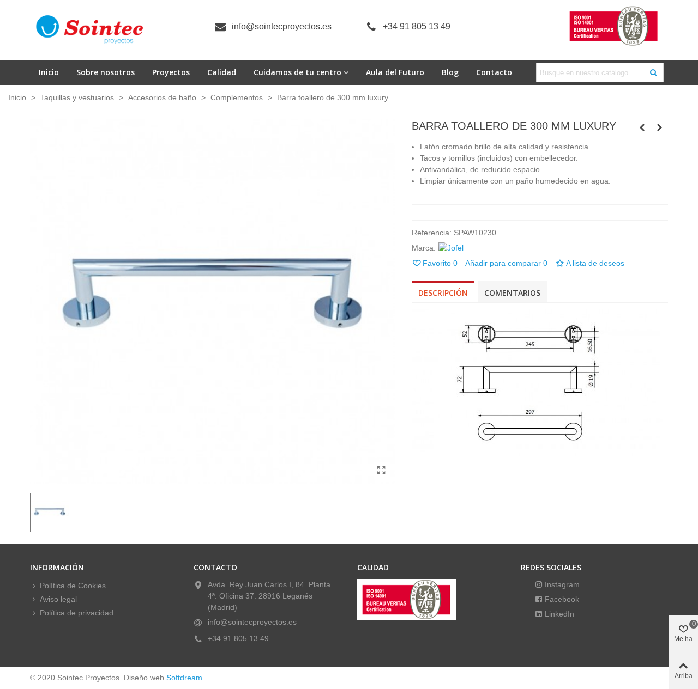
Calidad (221, 72)
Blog (450, 72)
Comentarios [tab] (512, 293)
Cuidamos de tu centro (297, 72)
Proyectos (171, 72)
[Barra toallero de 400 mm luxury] (660, 127)
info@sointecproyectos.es (282, 26)
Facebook (561, 599)
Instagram (561, 584)
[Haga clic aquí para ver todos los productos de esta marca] (451, 248)
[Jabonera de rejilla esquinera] (642, 127)
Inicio (49, 72)
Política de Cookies (73, 585)
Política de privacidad (76, 612)
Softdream (184, 677)
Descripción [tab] (443, 293)
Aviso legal (58, 599)
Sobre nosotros (105, 72)
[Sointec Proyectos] (90, 30)
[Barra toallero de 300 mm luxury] (382, 470)
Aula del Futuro (395, 72)
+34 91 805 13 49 (416, 26)
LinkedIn (558, 613)
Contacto (494, 72)
